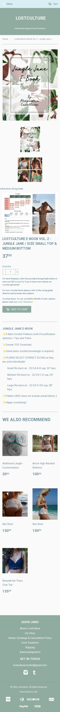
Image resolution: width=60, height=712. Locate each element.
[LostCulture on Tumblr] (34, 673)
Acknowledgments (30, 652)
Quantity (6, 266)
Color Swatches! (25, 302)
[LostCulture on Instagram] (25, 673)
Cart (55, 3)
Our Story (30, 633)
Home (5, 39)
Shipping (30, 647)
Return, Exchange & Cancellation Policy (30, 638)
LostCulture (30, 18)
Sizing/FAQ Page (21, 282)
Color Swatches (30, 642)
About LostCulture (30, 628)
